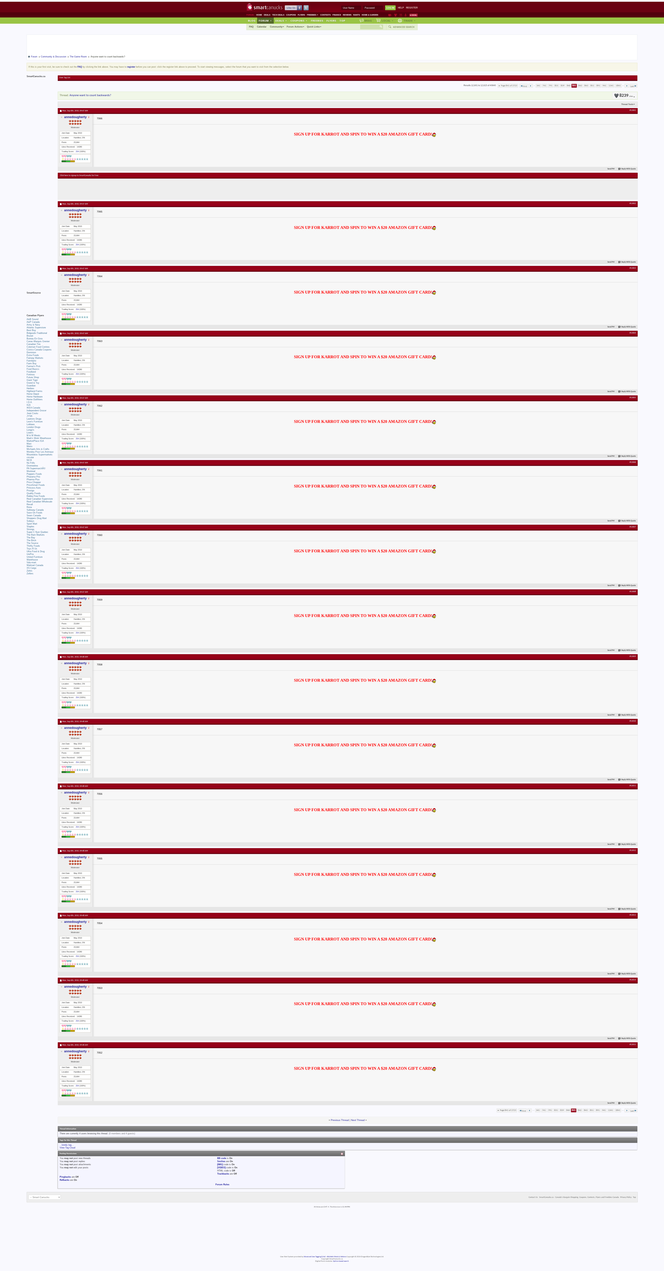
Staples (30, 526)
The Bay (31, 537)
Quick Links (313, 26)
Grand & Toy (33, 383)
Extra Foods (33, 355)
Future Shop (33, 377)
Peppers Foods (34, 474)
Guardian (31, 385)
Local (388, 20)
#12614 (633, 980)
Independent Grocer (36, 410)
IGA (29, 405)
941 (604, 86)
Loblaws (31, 424)
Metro (29, 446)
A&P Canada (33, 322)
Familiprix (31, 360)
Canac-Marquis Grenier (38, 341)
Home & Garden (370, 15)
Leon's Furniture (35, 421)
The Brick (31, 540)
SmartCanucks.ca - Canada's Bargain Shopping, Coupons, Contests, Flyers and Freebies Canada (579, 1197)
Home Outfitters (35, 399)
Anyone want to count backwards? (90, 95)
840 (568, 86)
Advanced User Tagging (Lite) (314, 1257)
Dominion (31, 352)
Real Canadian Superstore (40, 499)
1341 (611, 86)
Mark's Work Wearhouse (39, 438)
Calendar (261, 26)
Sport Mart (32, 523)
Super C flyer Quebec (37, 532)
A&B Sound (32, 319)
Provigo (30, 490)
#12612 (633, 850)
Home (259, 15)
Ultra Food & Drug (36, 551)
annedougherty (75, 117)
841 (574, 86)
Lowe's (30, 432)
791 (550, 86)
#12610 (633, 721)
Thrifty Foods (33, 546)
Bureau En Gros (35, 338)
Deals (267, 15)
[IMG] (220, 1164)
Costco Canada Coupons (39, 349)
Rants (356, 15)
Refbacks (64, 1180)
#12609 (633, 656)
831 (556, 86)
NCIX (29, 460)
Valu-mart (31, 562)
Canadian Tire (33, 344)
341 (538, 86)
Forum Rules (222, 1184)
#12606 (633, 462)
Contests (325, 15)
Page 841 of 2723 (509, 86)
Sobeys (30, 521)
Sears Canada (34, 515)
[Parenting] (405, 15)
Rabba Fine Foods (36, 496)
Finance (337, 15)
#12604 (633, 333)
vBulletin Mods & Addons (336, 1257)
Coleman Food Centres (38, 347)
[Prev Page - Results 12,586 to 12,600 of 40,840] (530, 86)
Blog (252, 20)
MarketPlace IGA (35, 441)
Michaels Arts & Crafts (38, 449)
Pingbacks (65, 1177)
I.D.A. (30, 402)
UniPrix (30, 554)
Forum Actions (295, 26)
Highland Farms (34, 391)
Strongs (30, 529)
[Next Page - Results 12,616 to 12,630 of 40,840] (627, 86)
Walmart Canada (35, 565)
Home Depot (33, 394)
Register (412, 7)
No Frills (31, 463)
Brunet (30, 336)
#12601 (633, 110)
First (525, 86)
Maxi (29, 443)
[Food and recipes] (401, 15)
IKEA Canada (33, 407)
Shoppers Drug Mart (37, 518)
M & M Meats (33, 435)
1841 (618, 86)
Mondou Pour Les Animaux (40, 452)
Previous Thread (340, 1120)
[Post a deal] (413, 15)
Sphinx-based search (341, 1261)
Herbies (30, 388)
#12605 (633, 398)
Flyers (301, 15)
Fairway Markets (35, 358)
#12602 (633, 203)
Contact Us (533, 1197)
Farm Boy (31, 363)
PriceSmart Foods (36, 485)
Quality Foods (34, 493)
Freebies (312, 15)
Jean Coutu (32, 413)
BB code (221, 1158)
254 (77, 151)
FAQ (251, 26)
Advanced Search (403, 27)
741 (544, 86)
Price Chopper (34, 482)
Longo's (30, 430)
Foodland (31, 371)
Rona (29, 507)
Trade (410, 20)
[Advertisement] (123, 189)
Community (276, 26)
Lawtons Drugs (34, 419)
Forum (265, 20)
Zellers (30, 573)
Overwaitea (32, 465)
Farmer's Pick (33, 366)
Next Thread (358, 1120)
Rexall (30, 504)
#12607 (633, 527)
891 (598, 86)
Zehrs (29, 570)
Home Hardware (35, 396)
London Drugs (33, 427)
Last (632, 86)
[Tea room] (389, 15)
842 (580, 86)
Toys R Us (32, 548)
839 (562, 86)
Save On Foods (34, 512)
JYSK (30, 416)
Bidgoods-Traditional (37, 333)
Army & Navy (33, 324)
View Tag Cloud (67, 1147)
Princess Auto (34, 487)
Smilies (221, 1161)
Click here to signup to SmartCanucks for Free (79, 175)
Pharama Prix (33, 476)
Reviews (347, 15)
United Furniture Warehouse (35, 558)
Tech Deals (278, 15)
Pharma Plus (33, 479)
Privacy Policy (625, 1197)
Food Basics (33, 369)
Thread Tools (627, 104)
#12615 (633, 1044)
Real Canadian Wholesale (39, 501)
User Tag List (64, 78)
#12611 (633, 786)
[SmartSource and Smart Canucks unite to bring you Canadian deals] (40, 300)
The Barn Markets (36, 535)
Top (342, 20)
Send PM (611, 169)
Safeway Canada (35, 510)
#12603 (633, 268)
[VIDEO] (221, 1167)
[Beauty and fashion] (395, 15)
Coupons (291, 15)
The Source (32, 543)
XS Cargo (31, 568)
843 (586, 86)
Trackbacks (223, 1173)
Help (401, 7)
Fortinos (31, 374)
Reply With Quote (628, 169)
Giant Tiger (32, 380)
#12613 (633, 915)
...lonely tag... (66, 1145)
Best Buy (31, 330)
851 (592, 86)
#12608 (633, 592)
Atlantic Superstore (36, 327)
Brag (368, 20)
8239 (626, 95)
